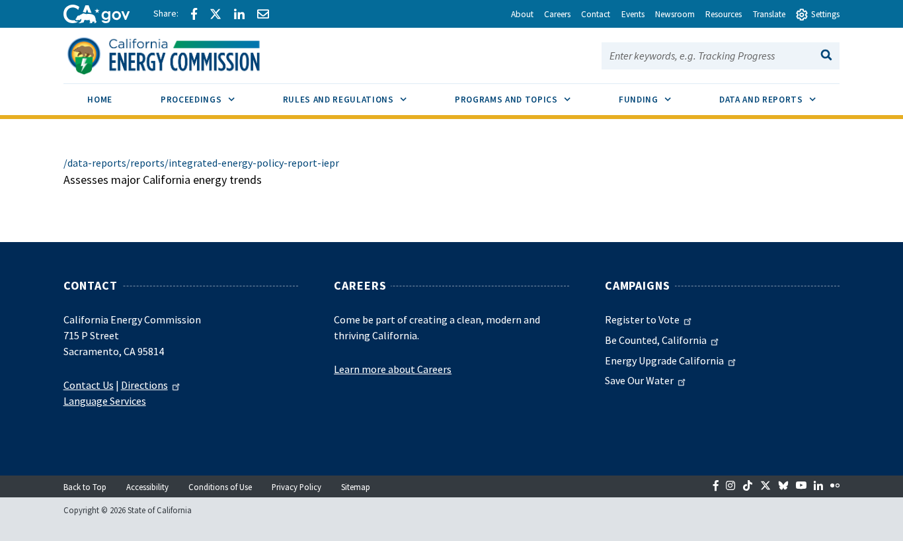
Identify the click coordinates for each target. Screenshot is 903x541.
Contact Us (88, 385)
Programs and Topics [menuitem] (524, 99)
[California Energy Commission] (180, 54)
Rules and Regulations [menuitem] (356, 99)
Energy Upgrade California (664, 360)
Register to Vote (642, 319)
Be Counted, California (656, 340)
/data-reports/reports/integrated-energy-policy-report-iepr (201, 162)
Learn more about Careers (392, 369)
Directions (144, 385)
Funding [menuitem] (657, 99)
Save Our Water (639, 380)
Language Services (104, 400)
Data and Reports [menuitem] (779, 99)
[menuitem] (100, 101)
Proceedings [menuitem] (209, 99)
